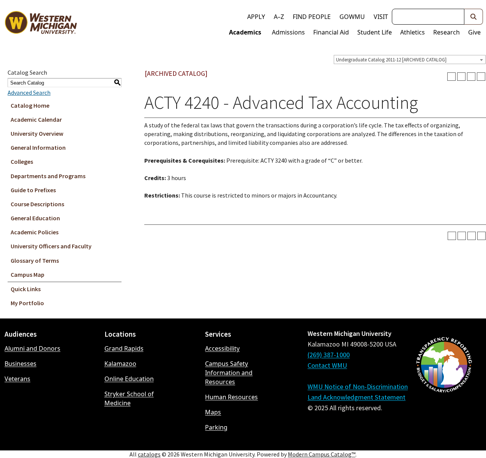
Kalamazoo (120, 363)
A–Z (279, 17)
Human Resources (231, 397)
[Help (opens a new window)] (481, 76)
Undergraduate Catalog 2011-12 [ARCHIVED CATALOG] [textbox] (391, 59)
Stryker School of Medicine (129, 398)
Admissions (288, 32)
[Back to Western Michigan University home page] (40, 24)
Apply (256, 17)
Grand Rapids (124, 348)
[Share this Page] (461, 76)
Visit (381, 17)
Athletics (412, 32)
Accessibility (222, 348)
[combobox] (410, 59)
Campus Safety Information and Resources (228, 372)
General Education (35, 218)
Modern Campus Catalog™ (321, 454)
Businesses (20, 363)
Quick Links (26, 289)
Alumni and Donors (32, 348)
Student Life (374, 32)
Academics (245, 32)
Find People (312, 17)
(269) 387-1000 (329, 354)
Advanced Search (29, 92)
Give (474, 32)
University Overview (37, 133)
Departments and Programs (48, 176)
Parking (216, 427)
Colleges (22, 161)
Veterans (17, 379)
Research (446, 32)
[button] (473, 17)
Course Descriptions (37, 204)
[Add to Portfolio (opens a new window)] (451, 76)
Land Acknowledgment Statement (357, 397)
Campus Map (27, 274)
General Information (38, 147)
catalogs (149, 454)
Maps (213, 412)
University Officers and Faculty (51, 246)
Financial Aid (331, 32)
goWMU (352, 17)
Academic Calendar (36, 119)
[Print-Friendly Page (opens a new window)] (471, 76)
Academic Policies (34, 232)
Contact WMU (327, 365)
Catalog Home (30, 105)
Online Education (129, 379)
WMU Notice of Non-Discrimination (358, 386)
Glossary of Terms (35, 260)
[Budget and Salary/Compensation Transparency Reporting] (443, 385)
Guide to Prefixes (33, 190)
